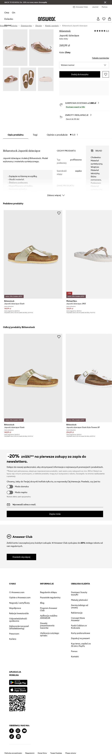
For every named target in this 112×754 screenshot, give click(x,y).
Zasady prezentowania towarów (47, 625)
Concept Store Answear (78, 619)
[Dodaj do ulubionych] (106, 74)
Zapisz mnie (55, 514)
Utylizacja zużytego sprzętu (49, 634)
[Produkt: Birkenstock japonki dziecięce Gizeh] (33, 254)
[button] (84, 65)
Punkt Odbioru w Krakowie (79, 626)
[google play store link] (18, 682)
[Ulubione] (104, 19)
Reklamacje (76, 612)
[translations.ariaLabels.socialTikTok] (11, 736)
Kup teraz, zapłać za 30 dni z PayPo (81, 644)
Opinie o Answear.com (19, 597)
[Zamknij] (105, 2)
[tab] (62, 134)
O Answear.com (16, 592)
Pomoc (74, 651)
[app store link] (18, 689)
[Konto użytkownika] (98, 19)
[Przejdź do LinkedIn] (18, 736)
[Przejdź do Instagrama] (18, 730)
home (7, 25)
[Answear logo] (47, 19)
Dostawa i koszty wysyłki (79, 593)
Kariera (12, 639)
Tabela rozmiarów (100, 58)
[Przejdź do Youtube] (24, 730)
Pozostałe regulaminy (50, 597)
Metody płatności (79, 600)
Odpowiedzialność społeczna (18, 619)
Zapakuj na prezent (80, 638)
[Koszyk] (109, 19)
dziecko (8, 18)
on (13, 12)
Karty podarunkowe (80, 633)
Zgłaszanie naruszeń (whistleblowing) (19, 627)
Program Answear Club (48, 609)
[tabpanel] (56, 168)
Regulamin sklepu (48, 592)
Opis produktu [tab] (15, 134)
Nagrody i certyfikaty (19, 603)
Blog (42, 603)
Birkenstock (65, 31)
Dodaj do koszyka (79, 74)
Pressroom (14, 633)
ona (6, 12)
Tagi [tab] (35, 134)
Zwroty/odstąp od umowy (79, 606)
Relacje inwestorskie (19, 613)
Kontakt (75, 656)
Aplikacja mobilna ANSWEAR (48, 616)
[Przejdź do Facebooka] (11, 730)
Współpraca (15, 608)
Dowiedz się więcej (21, 557)
